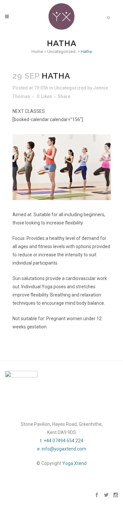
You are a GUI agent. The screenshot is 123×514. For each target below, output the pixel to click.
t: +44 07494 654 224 (61, 440)
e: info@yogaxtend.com (61, 448)
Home (37, 51)
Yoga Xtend (74, 463)
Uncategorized (61, 51)
